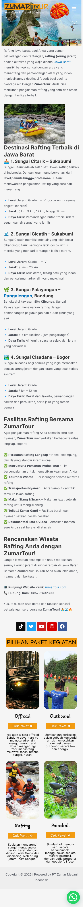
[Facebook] (62, 626)
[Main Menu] (74, 8)
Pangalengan (18, 295)
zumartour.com (55, 587)
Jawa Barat (62, 62)
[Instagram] (52, 626)
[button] (73, 897)
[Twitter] (31, 626)
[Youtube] (41, 626)
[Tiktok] (20, 626)
